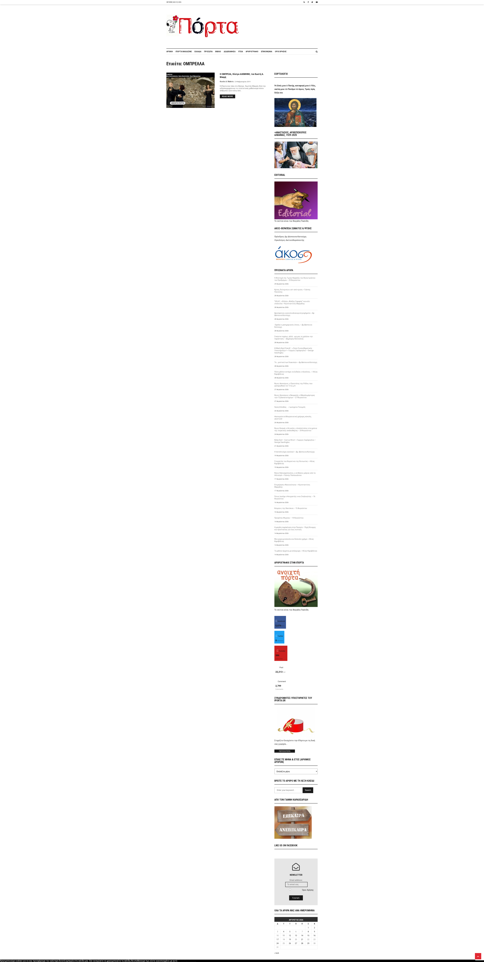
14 (302, 936)
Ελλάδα (197, 52)
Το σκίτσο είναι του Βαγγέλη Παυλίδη (291, 221)
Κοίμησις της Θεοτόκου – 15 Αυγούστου (290, 508)
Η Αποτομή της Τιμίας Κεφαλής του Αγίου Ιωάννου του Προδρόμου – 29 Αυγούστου (294, 279)
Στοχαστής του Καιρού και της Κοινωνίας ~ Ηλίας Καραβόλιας (294, 462)
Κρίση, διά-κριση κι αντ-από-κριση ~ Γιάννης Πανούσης (292, 291)
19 (290, 939)
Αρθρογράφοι (252, 52)
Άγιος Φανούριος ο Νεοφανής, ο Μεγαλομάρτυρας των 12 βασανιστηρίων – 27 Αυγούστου (294, 396)
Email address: (296, 880)
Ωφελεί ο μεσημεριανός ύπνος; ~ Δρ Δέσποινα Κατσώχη (293, 326)
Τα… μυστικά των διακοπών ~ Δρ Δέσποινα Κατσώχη (295, 362)
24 (278, 943)
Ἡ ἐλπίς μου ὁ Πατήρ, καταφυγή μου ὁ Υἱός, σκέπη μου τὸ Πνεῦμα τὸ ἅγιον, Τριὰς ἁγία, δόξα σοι (295, 89)
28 (302, 943)
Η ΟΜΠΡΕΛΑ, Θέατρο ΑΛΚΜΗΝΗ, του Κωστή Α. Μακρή (242, 75)
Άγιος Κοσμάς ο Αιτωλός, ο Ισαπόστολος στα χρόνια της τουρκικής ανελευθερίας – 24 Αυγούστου (295, 429)
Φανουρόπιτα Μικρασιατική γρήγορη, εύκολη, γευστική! (292, 418)
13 (296, 936)
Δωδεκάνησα (229, 52)
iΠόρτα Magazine (184, 52)
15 (308, 936)
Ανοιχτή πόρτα (177, 103)
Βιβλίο (218, 52)
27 (296, 943)
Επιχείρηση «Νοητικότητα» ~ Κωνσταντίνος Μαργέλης (292, 486)
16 (314, 936)
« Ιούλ (276, 953)
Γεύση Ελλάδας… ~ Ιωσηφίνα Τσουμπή (289, 407)
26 (290, 943)
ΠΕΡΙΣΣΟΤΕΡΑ (284, 751)
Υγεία (240, 52)
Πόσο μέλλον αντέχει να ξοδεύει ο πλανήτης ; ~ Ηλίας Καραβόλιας (296, 373)
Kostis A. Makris (227, 82)
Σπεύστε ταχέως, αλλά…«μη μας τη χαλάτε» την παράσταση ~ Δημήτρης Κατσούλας (293, 337)
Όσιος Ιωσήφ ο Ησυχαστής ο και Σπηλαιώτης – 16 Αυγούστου (294, 497)
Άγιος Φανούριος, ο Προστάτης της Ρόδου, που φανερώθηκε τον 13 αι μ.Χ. (293, 385)
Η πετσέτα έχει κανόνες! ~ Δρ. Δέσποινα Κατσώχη (294, 452)
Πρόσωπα (208, 52)
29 (308, 943)
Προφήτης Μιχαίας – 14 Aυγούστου (289, 518)
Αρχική (169, 52)
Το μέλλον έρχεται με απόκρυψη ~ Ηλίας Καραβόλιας (295, 551)
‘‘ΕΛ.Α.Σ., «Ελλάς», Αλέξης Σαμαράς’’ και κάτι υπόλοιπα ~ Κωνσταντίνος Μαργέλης (292, 302)
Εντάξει (181, 961)
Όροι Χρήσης (280, 52)
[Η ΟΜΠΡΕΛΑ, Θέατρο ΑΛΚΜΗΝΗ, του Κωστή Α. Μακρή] (190, 90)
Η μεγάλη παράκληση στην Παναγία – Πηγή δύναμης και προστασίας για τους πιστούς (295, 528)
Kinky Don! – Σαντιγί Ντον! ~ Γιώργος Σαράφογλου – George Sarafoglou (295, 441)
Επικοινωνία (266, 52)
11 (284, 936)
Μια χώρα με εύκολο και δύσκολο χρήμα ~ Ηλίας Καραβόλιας (294, 540)
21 (302, 939)
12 (290, 936)
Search (308, 790)
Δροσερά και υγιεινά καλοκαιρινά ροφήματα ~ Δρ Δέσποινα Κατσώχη (294, 314)
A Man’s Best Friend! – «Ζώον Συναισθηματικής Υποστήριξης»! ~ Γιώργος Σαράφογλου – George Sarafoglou (294, 350)
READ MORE (227, 96)
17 (278, 939)
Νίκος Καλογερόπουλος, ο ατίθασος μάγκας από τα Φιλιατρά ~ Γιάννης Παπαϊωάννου (294, 474)
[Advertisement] (280, 25)
